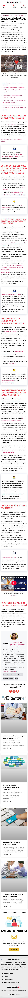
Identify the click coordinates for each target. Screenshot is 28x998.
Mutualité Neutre (13, 267)
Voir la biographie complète (9, 671)
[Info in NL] (24, 5)
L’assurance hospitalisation (9, 557)
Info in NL (23, 7)
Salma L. (5, 24)
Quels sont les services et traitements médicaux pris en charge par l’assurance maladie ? (14, 90)
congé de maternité (17, 192)
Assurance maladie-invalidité (18, 15)
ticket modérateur (8, 452)
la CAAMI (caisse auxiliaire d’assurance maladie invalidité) (14, 243)
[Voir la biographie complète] (16, 671)
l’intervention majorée (8, 383)
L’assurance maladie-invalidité (11, 294)
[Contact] (14, 5)
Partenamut (12, 265)
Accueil (3, 15)
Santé (7, 15)
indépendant (12, 363)
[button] (4, 5)
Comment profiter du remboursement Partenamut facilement (11, 787)
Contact (14, 7)
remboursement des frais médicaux (11, 401)
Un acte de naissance (9, 354)
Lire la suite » (7, 748)
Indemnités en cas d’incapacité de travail (14, 195)
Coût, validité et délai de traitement (13, 105)
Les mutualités (5, 272)
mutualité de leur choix (10, 331)
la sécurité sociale (11, 124)
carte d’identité (18, 351)
